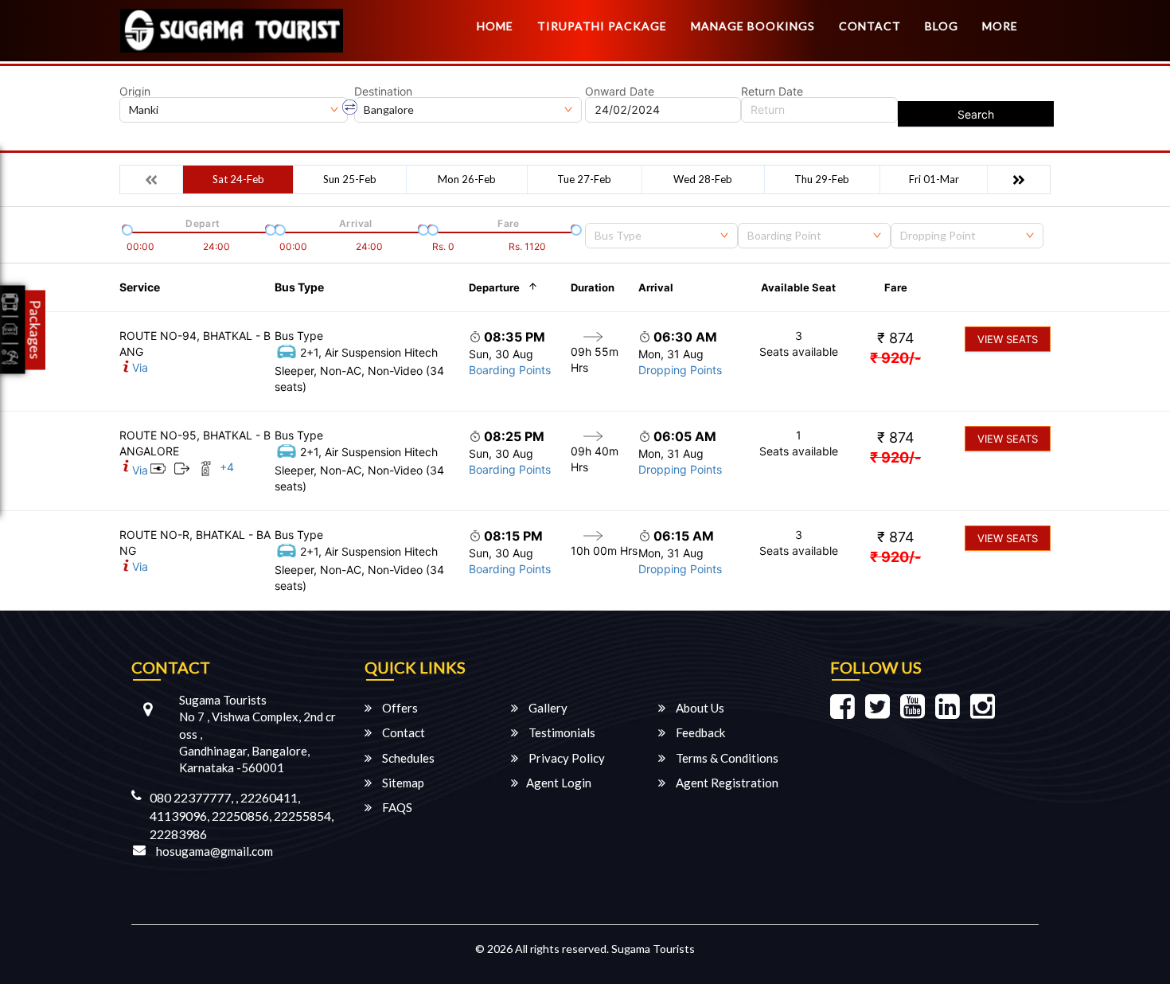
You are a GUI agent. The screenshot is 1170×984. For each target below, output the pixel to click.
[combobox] (661, 236)
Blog (941, 26)
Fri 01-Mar (934, 179)
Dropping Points (680, 370)
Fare (895, 287)
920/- (895, 357)
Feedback (699, 732)
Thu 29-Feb (821, 179)
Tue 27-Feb (584, 179)
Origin (134, 91)
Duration (592, 287)
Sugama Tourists (653, 948)
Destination (383, 91)
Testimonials (560, 732)
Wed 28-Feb (702, 179)
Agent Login (558, 782)
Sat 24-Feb (238, 179)
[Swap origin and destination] (350, 107)
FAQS (396, 807)
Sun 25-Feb (349, 179)
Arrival (655, 287)
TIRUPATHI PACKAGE (602, 26)
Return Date (772, 91)
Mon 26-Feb (467, 179)
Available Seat (798, 287)
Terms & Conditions (725, 758)
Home (495, 26)
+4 (227, 467)
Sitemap (402, 782)
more (1000, 26)
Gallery (546, 708)
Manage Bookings (753, 26)
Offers (399, 708)
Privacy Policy (565, 758)
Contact (870, 26)
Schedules (407, 758)
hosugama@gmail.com (214, 851)
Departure (494, 287)
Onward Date (619, 91)
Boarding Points (510, 370)
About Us (698, 708)
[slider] (126, 228)
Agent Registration (725, 782)
